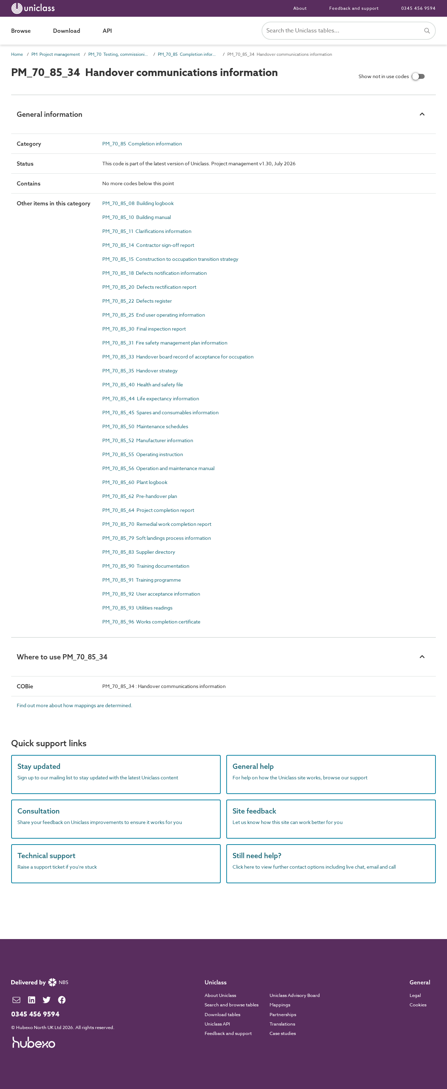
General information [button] (49, 114)
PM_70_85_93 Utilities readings (137, 607)
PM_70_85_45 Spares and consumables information (160, 412)
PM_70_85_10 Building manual (136, 217)
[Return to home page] (34, 8)
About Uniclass (220, 995)
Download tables (222, 1014)
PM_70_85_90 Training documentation (145, 565)
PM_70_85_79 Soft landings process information (156, 538)
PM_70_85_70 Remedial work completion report (156, 524)
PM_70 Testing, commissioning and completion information (118, 54)
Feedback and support (354, 8)
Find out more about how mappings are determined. (74, 705)
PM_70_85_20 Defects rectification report (149, 286)
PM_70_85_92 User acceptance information (151, 593)
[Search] (427, 31)
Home (17, 54)
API (107, 30)
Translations (282, 1024)
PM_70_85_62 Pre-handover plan (139, 496)
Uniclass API (217, 1024)
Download (66, 30)
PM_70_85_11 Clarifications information (146, 231)
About (300, 8)
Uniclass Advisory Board (295, 995)
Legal (415, 995)
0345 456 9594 (418, 8)
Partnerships (283, 1014)
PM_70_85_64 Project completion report (148, 510)
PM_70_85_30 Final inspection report (144, 328)
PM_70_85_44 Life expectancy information (150, 398)
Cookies (418, 1004)
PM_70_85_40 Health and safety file (142, 384)
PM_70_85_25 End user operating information (153, 314)
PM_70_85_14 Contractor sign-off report (148, 245)
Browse (21, 30)
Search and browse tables (231, 1004)
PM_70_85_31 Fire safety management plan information (164, 342)
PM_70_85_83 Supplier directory (138, 552)
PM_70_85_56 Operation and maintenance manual (158, 468)
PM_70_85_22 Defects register (137, 300)
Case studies (283, 1033)
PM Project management (55, 54)
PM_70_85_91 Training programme (141, 579)
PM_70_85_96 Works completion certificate (151, 621)
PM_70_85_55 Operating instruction (142, 454)
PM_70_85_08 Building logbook (138, 203)
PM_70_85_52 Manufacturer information (147, 440)
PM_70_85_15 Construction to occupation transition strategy (170, 259)
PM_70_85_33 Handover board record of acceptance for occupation (178, 356)
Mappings (280, 1004)
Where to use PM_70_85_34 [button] (62, 656)
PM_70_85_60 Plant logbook (134, 482)
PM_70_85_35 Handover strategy (140, 370)
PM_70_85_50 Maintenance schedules (145, 426)
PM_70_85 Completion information (188, 54)
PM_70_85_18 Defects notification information (154, 273)
